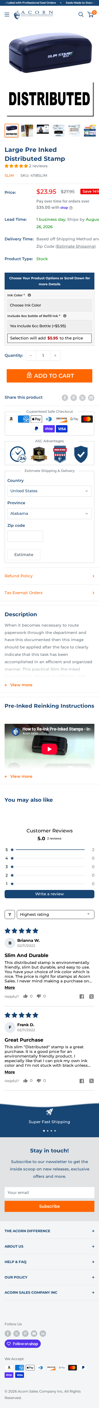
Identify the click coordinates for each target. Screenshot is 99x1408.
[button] (17, 166)
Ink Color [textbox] (49, 294)
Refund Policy (19, 576)
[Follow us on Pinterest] (25, 1333)
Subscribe (49, 1206)
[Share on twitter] (92, 997)
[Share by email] (91, 397)
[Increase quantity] (55, 355)
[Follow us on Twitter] (16, 1333)
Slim (9, 175)
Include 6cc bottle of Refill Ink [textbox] (49, 315)
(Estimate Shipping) (75, 246)
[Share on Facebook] (65, 397)
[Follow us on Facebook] (8, 1333)
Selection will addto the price (46, 338)
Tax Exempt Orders (24, 592)
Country (15, 480)
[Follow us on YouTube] (34, 1333)
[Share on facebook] (82, 997)
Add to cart (54, 375)
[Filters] (10, 914)
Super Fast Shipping (49, 1121)
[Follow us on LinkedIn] (43, 1333)
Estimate (23, 554)
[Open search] (81, 14)
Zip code (16, 525)
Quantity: (14, 355)
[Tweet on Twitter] (82, 397)
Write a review (49, 894)
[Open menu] (7, 14)
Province (16, 503)
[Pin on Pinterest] (73, 397)
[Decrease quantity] (31, 355)
